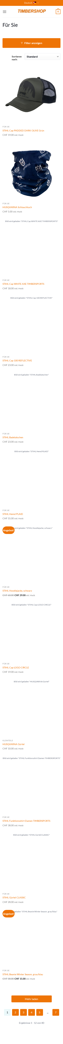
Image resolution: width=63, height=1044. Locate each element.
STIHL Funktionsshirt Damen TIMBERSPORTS (26, 820)
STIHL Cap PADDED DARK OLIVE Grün (23, 130)
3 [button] (23, 1012)
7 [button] (55, 1012)
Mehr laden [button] (31, 998)
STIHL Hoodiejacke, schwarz (17, 590)
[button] (5, 12)
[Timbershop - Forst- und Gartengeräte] (31, 11)
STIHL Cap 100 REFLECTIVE (17, 360)
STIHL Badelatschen (13, 437)
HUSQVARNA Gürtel (14, 744)
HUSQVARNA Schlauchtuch (17, 207)
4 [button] (31, 1012)
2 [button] (15, 1012)
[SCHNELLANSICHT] (31, 95)
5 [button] (39, 1012)
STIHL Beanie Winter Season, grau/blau (23, 974)
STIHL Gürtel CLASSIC (14, 897)
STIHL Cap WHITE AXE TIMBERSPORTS (23, 283)
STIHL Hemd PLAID (13, 514)
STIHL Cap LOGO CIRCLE (16, 667)
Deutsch (28, 3)
